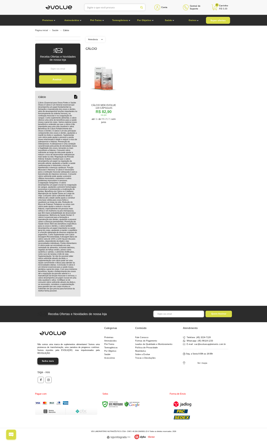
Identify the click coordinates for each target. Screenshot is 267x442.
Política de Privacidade (146, 347)
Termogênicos (111, 347)
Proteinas (109, 337)
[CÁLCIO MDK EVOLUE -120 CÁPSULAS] (103, 90)
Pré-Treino (109, 344)
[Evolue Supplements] (59, 7)
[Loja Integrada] (118, 437)
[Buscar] (141, 7)
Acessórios (109, 358)
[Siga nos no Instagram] (48, 380)
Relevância (93, 39)
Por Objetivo (110, 351)
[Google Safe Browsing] (132, 404)
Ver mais (103, 120)
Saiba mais (48, 361)
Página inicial (41, 30)
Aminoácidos (110, 341)
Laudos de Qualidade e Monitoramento (153, 344)
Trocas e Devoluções (145, 358)
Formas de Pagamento (146, 341)
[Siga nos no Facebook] (41, 380)
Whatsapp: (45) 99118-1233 (199, 341)
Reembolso (140, 351)
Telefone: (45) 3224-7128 (198, 337)
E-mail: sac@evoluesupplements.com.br (206, 344)
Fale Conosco (141, 337)
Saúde (55, 30)
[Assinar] (57, 79)
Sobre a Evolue (142, 354)
